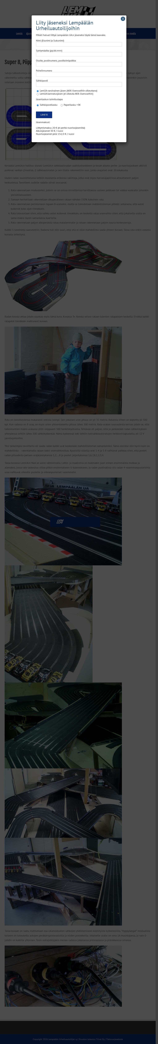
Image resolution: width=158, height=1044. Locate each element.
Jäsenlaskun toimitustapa (49, 99)
